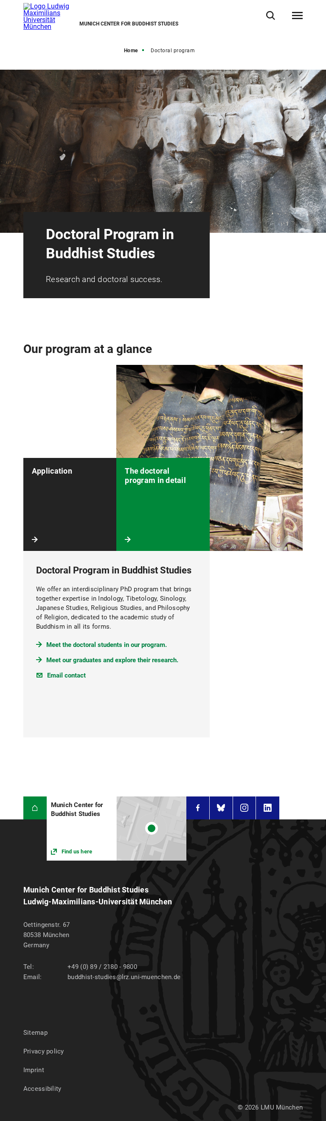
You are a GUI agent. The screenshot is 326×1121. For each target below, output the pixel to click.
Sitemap (35, 1032)
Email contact (66, 675)
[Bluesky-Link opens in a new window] (221, 808)
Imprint (33, 1070)
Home (131, 51)
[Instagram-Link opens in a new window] (244, 808)
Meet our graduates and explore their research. (112, 660)
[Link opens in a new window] (116, 828)
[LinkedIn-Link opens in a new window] (267, 808)
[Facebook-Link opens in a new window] (197, 808)
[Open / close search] (270, 15)
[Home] (35, 808)
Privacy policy (43, 1051)
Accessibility (42, 1089)
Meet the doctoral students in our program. (106, 645)
